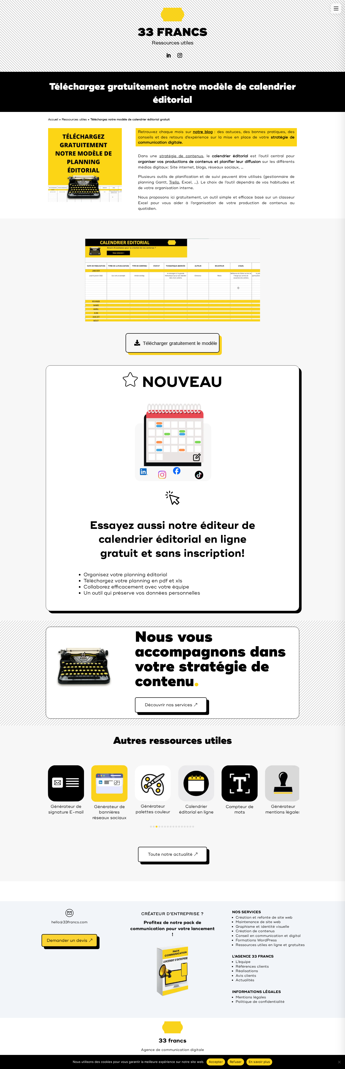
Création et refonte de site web (264, 917)
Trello (174, 182)
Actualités (245, 980)
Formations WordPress (256, 940)
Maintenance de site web (258, 922)
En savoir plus (259, 1062)
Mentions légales (251, 997)
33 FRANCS (172, 32)
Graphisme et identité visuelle (262, 926)
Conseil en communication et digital (268, 936)
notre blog (203, 132)
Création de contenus (255, 931)
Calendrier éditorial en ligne (183, 809)
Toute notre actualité (170, 854)
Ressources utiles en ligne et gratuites (270, 945)
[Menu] (336, 8)
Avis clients (246, 976)
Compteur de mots (227, 809)
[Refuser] (339, 1062)
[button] (151, 827)
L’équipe (243, 962)
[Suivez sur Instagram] (179, 55)
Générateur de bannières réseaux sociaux (97, 812)
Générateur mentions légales (270, 809)
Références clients (252, 966)
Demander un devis (67, 940)
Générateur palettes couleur (140, 809)
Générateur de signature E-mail (53, 809)
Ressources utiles (74, 119)
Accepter (216, 1062)
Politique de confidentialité (260, 1002)
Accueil (53, 119)
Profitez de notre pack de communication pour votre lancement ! (172, 928)
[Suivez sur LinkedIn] (168, 55)
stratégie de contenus (181, 156)
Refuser (236, 1062)
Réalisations (247, 971)
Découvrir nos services (168, 704)
